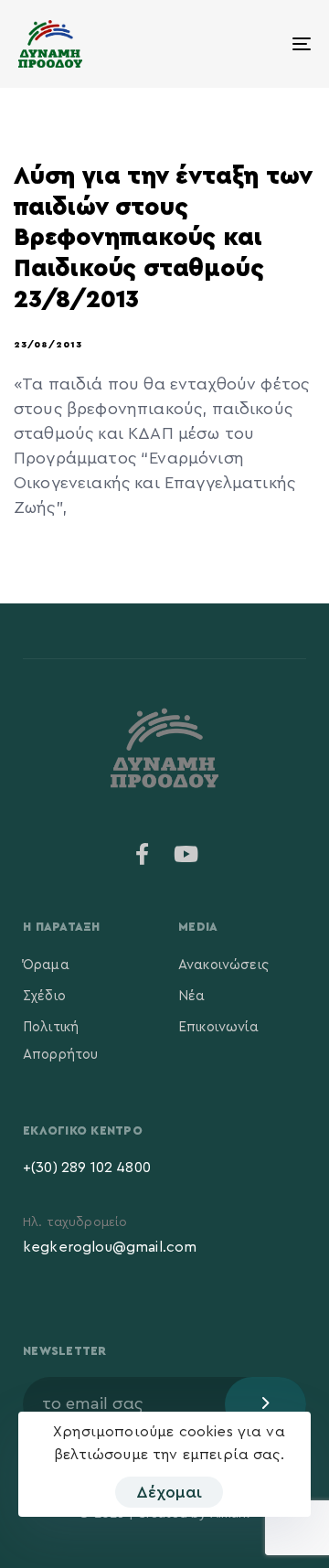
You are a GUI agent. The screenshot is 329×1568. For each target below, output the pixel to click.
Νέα (191, 996)
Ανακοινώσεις (223, 965)
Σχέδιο (44, 996)
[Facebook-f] (143, 854)
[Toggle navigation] (262, 44)
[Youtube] (186, 854)
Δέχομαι (169, 1492)
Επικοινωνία (218, 1027)
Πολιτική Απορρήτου (60, 1040)
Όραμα (46, 965)
